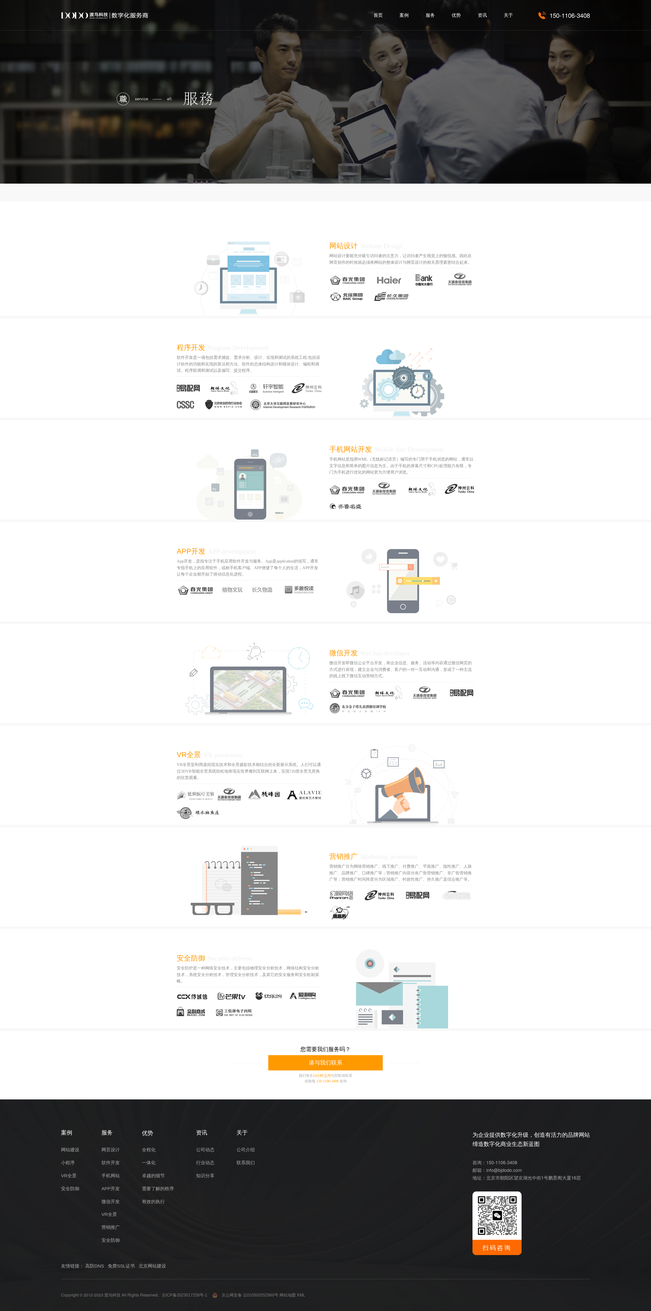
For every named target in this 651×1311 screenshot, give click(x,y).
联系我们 (245, 1162)
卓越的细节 (153, 1175)
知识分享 (205, 1175)
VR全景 (189, 755)
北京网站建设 (152, 1266)
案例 (404, 15)
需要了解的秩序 (158, 1188)
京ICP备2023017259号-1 (184, 1295)
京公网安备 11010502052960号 (247, 1295)
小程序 (68, 1162)
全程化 (149, 1149)
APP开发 (191, 551)
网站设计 (343, 246)
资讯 (482, 15)
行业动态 (205, 1162)
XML (301, 1295)
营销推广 (343, 856)
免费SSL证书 (121, 1266)
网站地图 (287, 1295)
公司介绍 (245, 1149)
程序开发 (191, 347)
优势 (456, 15)
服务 (430, 15)
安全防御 (191, 958)
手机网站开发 (350, 449)
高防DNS (94, 1266)
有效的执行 (153, 1201)
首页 (378, 15)
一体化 (149, 1162)
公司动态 (205, 1149)
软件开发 (110, 1162)
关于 (508, 15)
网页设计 (110, 1149)
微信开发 (343, 653)
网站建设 (70, 1149)
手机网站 (110, 1175)
